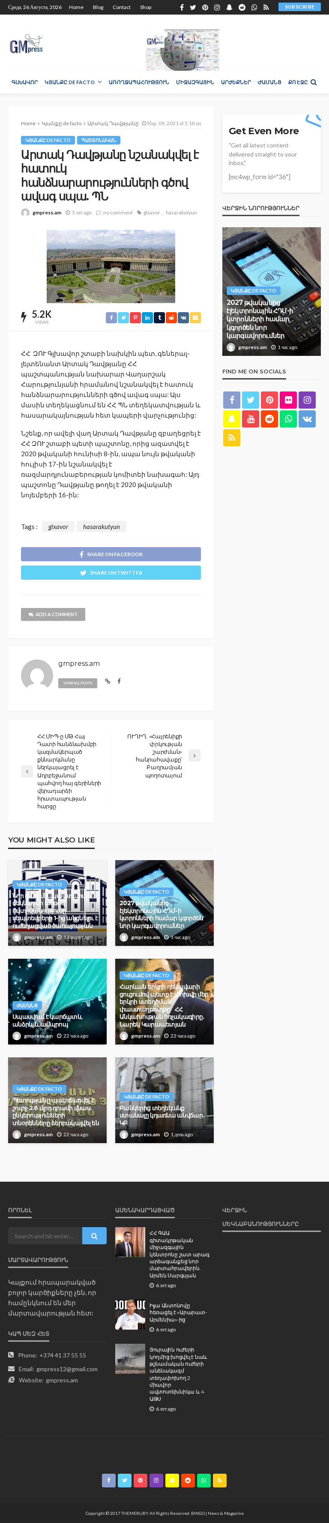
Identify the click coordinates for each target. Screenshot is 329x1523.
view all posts (77, 683)
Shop (145, 7)
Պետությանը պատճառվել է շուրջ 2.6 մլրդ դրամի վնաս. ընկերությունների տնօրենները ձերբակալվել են (55, 1111)
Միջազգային (195, 82)
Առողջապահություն (139, 82)
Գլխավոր (25, 82)
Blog (98, 7)
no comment (118, 212)
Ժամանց (269, 82)
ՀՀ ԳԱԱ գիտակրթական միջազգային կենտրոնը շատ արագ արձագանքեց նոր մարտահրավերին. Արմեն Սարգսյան (179, 1254)
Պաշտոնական (98, 140)
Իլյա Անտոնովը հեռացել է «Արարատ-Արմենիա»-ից (178, 1313)
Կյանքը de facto (70, 82)
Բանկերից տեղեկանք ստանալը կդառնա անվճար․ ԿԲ (162, 1115)
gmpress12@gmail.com (67, 1369)
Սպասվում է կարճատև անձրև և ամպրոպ (47, 1020)
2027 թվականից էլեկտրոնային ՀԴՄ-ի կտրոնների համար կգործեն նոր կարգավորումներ (161, 914)
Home (76, 7)
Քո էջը (298, 82)
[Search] (313, 82)
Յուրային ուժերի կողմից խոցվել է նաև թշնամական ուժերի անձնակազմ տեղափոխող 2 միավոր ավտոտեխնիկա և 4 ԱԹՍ (178, 1374)
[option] (271, 291)
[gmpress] (26, 41)
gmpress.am (47, 212)
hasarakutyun (181, 212)
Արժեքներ (236, 82)
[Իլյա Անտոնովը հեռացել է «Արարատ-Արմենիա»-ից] (130, 1315)
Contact (122, 7)
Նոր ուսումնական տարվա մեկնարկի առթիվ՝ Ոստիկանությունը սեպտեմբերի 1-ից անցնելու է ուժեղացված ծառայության (55, 910)
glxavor (152, 212)
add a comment (57, 614)
